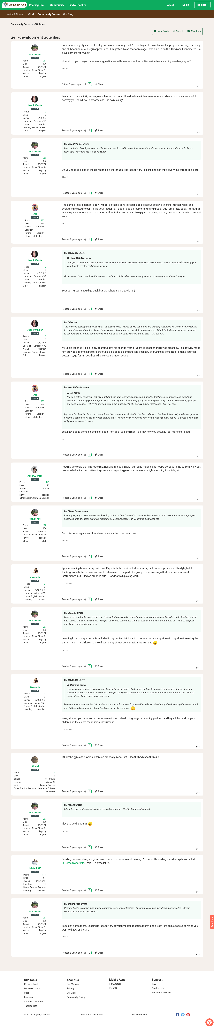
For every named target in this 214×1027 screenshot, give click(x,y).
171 (47, 482)
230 (42, 220)
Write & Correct (16, 14)
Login (185, 4)
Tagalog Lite (30, 1006)
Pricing (70, 988)
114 (44, 875)
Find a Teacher (77, 5)
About (170, 5)
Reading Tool (36, 5)
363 (44, 61)
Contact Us (158, 988)
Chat (31, 14)
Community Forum (21, 24)
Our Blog (71, 992)
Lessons (28, 997)
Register (202, 4)
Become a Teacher (161, 992)
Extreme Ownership (73, 863)
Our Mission (73, 984)
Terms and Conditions (92, 1014)
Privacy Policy (139, 1014)
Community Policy (76, 997)
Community (57, 5)
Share (101, 84)
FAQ (154, 983)
